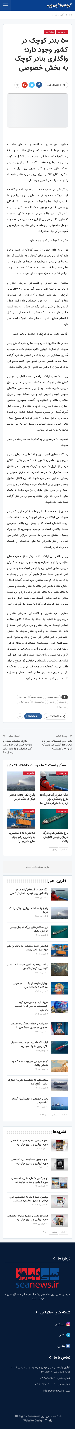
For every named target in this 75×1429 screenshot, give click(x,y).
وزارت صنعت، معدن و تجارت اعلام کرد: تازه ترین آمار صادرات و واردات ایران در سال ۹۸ (17, 747)
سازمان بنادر (39, 702)
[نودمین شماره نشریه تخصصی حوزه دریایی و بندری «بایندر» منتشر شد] (59, 1201)
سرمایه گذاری (24, 702)
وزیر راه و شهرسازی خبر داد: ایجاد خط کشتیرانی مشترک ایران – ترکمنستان (56, 745)
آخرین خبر (62, 32)
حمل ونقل (23, 697)
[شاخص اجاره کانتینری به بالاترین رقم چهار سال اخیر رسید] (21, 819)
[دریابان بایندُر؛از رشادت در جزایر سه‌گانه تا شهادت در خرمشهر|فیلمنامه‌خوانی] (59, 988)
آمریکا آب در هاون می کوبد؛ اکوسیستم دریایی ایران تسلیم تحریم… (31, 1006)
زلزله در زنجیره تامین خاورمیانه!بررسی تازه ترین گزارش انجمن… (27, 967)
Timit (48, 1421)
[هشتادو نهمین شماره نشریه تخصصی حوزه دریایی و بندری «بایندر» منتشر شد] (59, 1220)
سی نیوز (62, 706)
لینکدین (61, 1346)
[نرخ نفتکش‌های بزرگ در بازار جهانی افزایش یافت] (54, 819)
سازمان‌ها (50, 32)
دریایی (51, 702)
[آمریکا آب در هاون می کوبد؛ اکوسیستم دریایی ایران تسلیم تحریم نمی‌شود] (59, 1007)
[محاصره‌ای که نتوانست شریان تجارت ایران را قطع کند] (59, 1084)
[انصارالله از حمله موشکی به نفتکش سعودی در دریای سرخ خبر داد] (59, 1028)
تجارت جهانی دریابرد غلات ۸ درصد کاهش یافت (29, 1063)
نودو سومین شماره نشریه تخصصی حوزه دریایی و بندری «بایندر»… (29, 1143)
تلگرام (62, 1336)
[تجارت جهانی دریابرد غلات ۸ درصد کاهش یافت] (59, 1066)
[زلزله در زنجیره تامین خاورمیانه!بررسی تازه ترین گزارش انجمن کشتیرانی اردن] (59, 969)
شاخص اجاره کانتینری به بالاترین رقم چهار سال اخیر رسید (27, 948)
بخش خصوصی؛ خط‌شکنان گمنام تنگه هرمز (30, 1101)
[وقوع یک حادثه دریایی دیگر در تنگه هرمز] (21, 781)
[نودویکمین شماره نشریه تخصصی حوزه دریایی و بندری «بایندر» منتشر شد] (59, 1183)
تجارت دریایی (36, 697)
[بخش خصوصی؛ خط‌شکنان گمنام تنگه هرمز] (59, 1103)
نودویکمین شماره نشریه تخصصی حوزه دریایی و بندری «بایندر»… (29, 1180)
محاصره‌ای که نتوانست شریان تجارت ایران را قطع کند (28, 1082)
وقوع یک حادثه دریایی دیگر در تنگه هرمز (28, 910)
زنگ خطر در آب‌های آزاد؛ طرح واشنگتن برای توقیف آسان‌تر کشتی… (28, 892)
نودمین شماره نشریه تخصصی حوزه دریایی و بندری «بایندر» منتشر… (28, 1199)
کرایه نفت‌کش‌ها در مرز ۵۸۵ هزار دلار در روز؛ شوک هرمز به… (29, 1044)
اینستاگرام (60, 1325)
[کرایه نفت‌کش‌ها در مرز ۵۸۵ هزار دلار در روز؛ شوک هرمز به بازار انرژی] (59, 1047)
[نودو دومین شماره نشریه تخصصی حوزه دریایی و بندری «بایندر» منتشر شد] (59, 1164)
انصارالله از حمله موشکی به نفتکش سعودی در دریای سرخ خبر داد (29, 1026)
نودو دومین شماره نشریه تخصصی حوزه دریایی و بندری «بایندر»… (29, 1161)
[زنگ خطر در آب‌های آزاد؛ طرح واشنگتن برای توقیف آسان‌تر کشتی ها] (54, 781)
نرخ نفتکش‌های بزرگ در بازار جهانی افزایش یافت (29, 929)
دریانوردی (62, 702)
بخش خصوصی (53, 697)
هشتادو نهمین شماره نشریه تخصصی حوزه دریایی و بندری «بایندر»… (27, 1218)
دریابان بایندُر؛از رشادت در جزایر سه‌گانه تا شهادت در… (30, 985)
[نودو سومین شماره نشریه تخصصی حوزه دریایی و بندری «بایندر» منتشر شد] (59, 1145)
